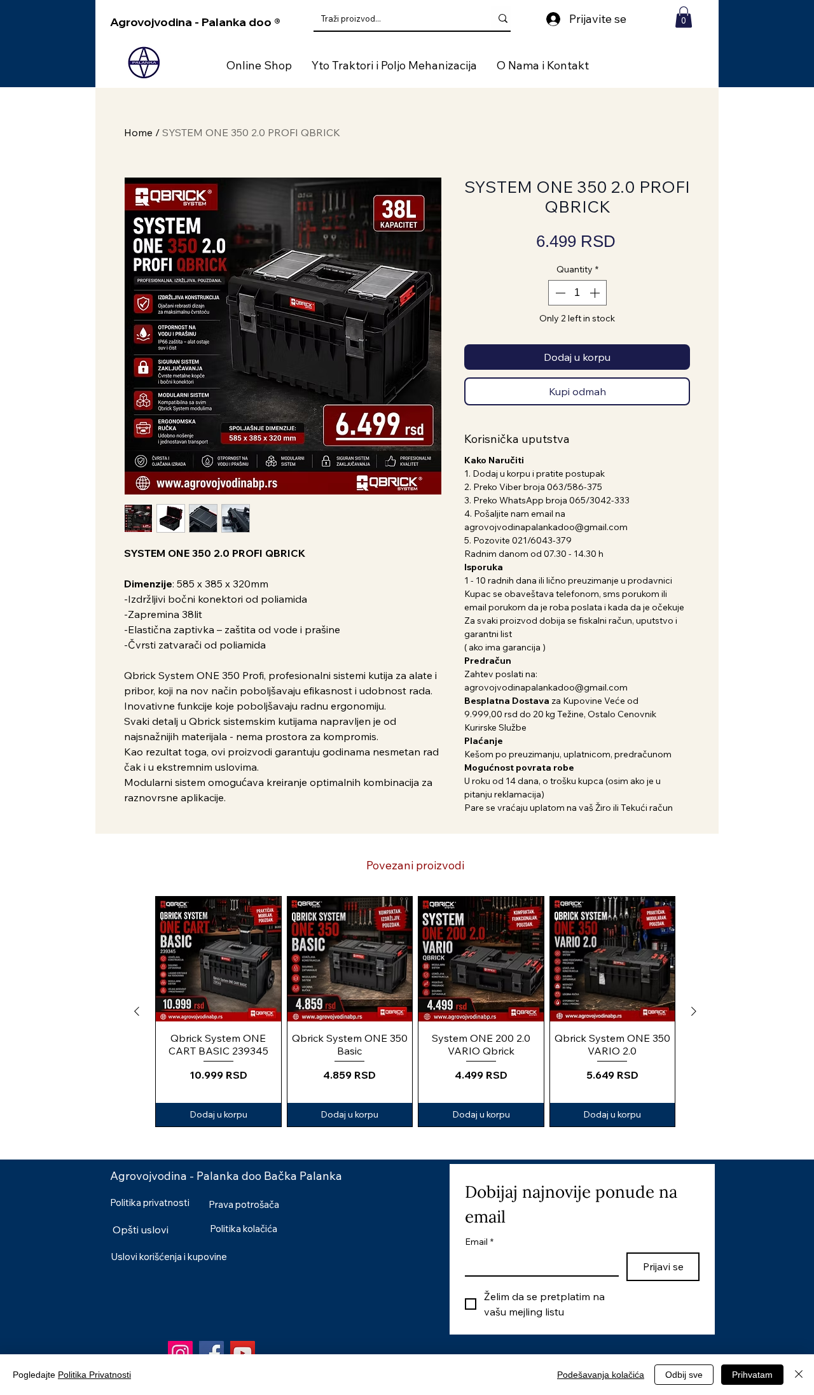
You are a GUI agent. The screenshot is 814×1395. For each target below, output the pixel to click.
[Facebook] (211, 1353)
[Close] (798, 1374)
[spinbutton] (577, 293)
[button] (684, 16)
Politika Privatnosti (94, 1375)
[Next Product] (693, 1011)
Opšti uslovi (141, 1229)
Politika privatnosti (150, 1202)
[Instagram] (180, 1353)
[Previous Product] (136, 1011)
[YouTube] (242, 1353)
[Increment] (596, 293)
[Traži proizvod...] (503, 18)
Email (479, 1242)
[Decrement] (559, 293)
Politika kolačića (243, 1229)
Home (138, 132)
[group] (415, 1011)
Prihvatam (752, 1375)
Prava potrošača (244, 1204)
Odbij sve (684, 1375)
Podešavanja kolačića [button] (600, 1375)
